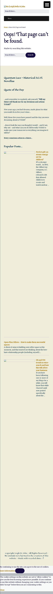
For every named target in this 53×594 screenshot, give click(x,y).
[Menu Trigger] (47, 4)
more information (7, 571)
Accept (19, 571)
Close (2, 590)
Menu (9, 19)
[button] (30, 55)
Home (6, 27)
